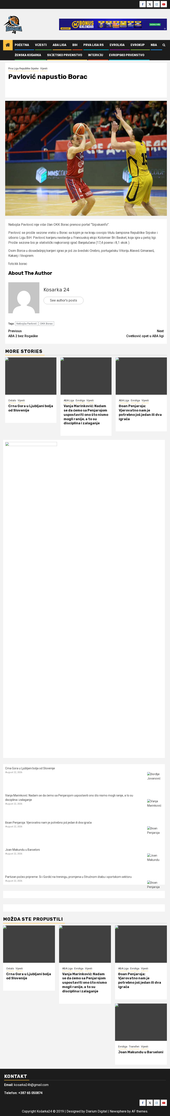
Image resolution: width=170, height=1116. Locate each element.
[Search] (163, 45)
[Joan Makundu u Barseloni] (155, 861)
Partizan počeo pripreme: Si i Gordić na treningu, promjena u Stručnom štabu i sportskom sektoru (68, 876)
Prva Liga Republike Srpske (23, 68)
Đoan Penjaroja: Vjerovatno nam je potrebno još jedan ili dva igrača (140, 412)
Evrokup (138, 45)
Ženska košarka (28, 55)
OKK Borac (46, 323)
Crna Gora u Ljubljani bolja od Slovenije (30, 768)
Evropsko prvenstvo (126, 55)
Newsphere (118, 1111)
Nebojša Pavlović (26, 323)
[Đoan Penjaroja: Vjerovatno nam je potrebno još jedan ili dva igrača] (141, 376)
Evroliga (117, 45)
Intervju (95, 55)
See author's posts (63, 300)
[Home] (8, 45)
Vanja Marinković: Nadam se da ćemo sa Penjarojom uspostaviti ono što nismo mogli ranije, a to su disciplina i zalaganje (86, 414)
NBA (154, 45)
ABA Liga (59, 45)
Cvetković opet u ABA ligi (145, 333)
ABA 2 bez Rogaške (23, 333)
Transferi (134, 1046)
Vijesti (41, 45)
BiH (74, 45)
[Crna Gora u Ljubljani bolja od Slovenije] (30, 376)
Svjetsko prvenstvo (64, 55)
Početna (22, 45)
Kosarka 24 (56, 290)
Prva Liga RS (93, 45)
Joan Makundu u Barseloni (22, 849)
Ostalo (12, 400)
